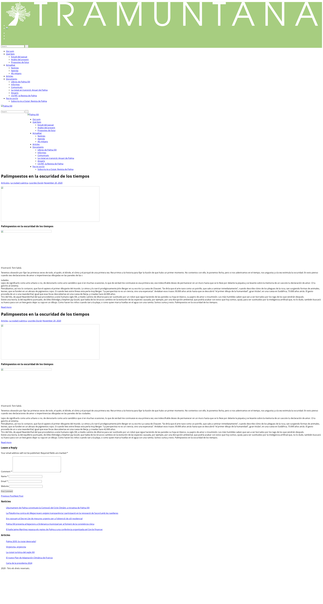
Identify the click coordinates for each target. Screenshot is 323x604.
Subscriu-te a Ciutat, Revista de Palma (29, 101)
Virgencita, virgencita (16, 546)
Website (5, 486)
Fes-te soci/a (12, 98)
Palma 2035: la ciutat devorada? (21, 541)
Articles (9, 76)
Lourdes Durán (36, 183)
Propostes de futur (20, 62)
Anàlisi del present (20, 59)
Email (4, 481)
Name (4, 476)
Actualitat (10, 65)
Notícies (15, 67)
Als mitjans (16, 73)
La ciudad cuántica (19, 183)
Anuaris (14, 92)
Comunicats (16, 87)
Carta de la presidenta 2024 (19, 563)
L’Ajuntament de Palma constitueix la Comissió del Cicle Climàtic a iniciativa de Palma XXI (47, 507)
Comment (6, 471)
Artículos (5, 183)
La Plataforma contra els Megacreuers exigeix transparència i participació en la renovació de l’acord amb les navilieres (62, 513)
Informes (15, 84)
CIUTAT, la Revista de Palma (24, 95)
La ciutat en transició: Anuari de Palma (29, 90)
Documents (11, 79)
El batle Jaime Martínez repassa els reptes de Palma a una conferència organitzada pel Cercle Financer (54, 529)
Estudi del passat (19, 56)
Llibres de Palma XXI (20, 81)
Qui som (10, 51)
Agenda (14, 70)
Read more (6, 307)
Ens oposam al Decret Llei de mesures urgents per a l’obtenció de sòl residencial (44, 518)
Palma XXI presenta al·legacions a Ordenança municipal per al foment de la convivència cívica (50, 524)
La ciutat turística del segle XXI (20, 552)
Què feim (10, 54)
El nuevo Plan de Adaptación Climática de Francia (29, 557)
